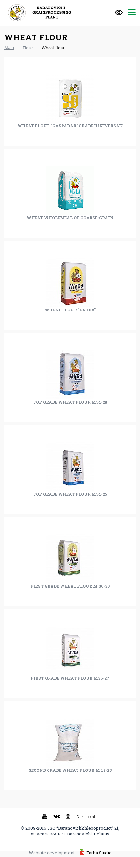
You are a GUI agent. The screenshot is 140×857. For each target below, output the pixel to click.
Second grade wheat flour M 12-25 (70, 770)
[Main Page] (41, 12)
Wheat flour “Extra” (70, 309)
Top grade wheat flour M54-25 (70, 494)
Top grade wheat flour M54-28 (70, 402)
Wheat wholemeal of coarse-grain (70, 217)
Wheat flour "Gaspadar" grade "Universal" (70, 125)
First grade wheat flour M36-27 (70, 678)
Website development (52, 853)
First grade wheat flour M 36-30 (70, 586)
